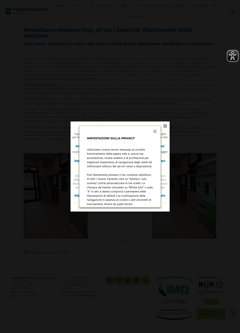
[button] (165, 126)
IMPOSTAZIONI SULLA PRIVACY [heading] (111, 138)
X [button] (155, 131)
